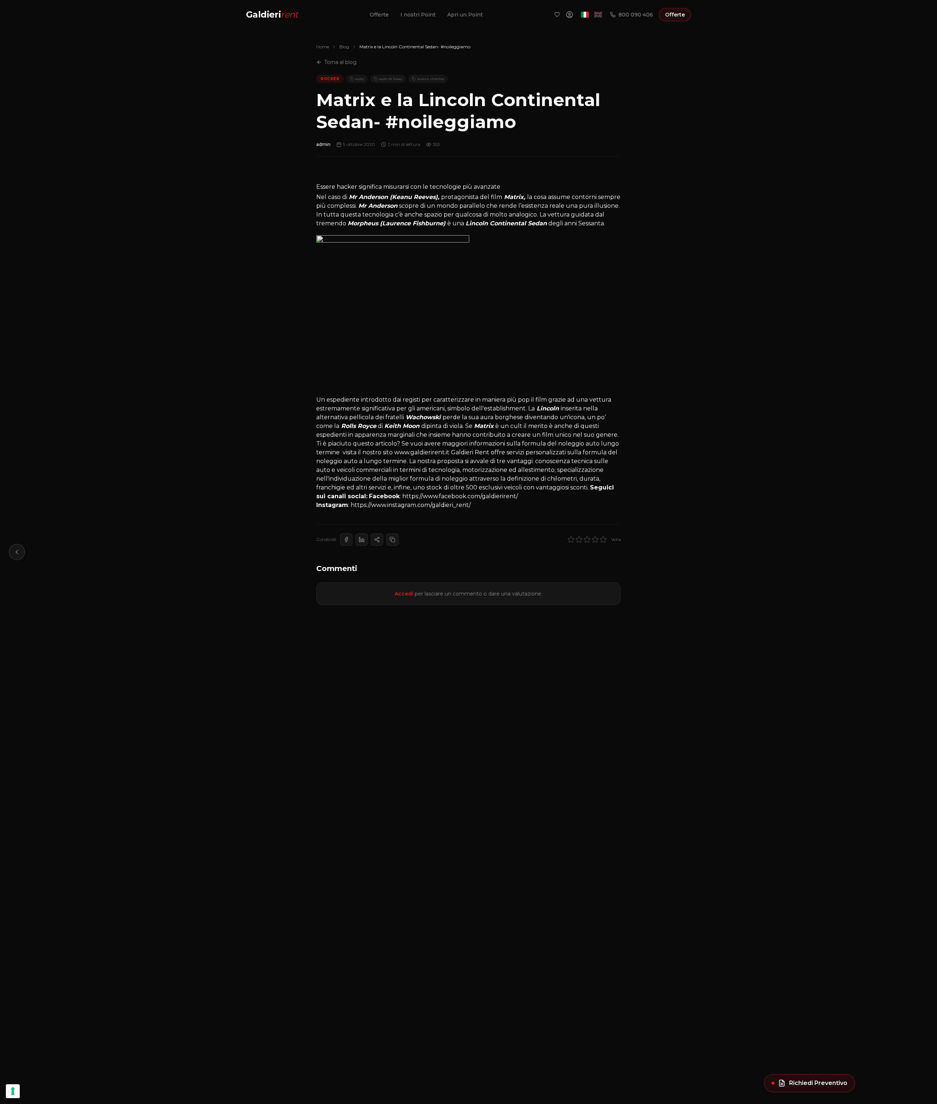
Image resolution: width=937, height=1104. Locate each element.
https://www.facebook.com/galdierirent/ (460, 496)
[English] (598, 14)
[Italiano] (585, 14)
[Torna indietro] (17, 552)
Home (322, 46)
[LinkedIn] (361, 539)
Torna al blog (340, 62)
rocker (330, 78)
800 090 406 (636, 14)
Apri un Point (465, 14)
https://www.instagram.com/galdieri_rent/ (411, 505)
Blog (344, 46)
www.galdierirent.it (421, 452)
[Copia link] (392, 539)
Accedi (404, 593)
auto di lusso (390, 78)
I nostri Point (418, 14)
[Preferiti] (557, 15)
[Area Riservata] (569, 14)
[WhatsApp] (377, 539)
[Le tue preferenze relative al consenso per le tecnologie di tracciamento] (13, 1091)
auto (359, 78)
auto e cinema (430, 78)
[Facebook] (346, 539)
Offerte (379, 14)
